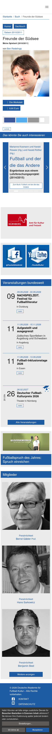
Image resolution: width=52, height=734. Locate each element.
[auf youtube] (13, 703)
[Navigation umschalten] (47, 7)
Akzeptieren (37, 729)
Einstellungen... (25, 723)
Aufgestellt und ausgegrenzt (27, 329)
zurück (6, 129)
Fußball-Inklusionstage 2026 (32, 362)
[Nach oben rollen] (47, 729)
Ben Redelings (14, 48)
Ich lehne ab (13, 729)
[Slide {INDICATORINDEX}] (16, 191)
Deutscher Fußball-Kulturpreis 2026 (29, 394)
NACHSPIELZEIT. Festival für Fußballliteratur (28, 298)
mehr (20, 311)
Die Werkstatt (15, 102)
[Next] (46, 167)
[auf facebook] (13, 699)
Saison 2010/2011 (13, 32)
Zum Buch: (26, 185)
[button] (9, 120)
